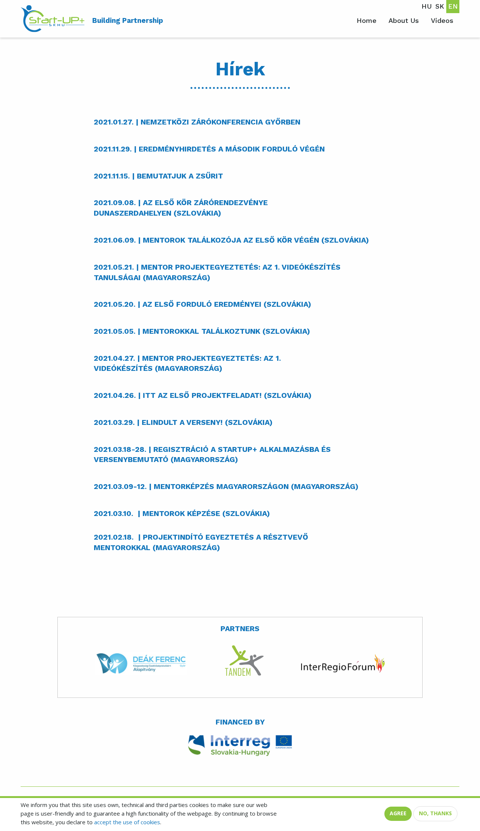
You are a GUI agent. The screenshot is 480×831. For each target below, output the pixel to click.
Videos (442, 20)
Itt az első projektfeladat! (202, 395)
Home (366, 20)
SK (439, 6)
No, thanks (435, 813)
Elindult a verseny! (182, 422)
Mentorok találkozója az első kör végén (231, 240)
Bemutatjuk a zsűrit (180, 176)
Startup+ (53, 18)
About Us (403, 20)
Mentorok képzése (181, 513)
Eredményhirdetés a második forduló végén (232, 149)
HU (427, 6)
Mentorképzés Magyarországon (221, 486)
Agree (398, 813)
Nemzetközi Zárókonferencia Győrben (220, 122)
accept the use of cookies (127, 822)
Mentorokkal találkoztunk (201, 331)
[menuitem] (53, 18)
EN (453, 6)
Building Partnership (127, 20)
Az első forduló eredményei (201, 304)
